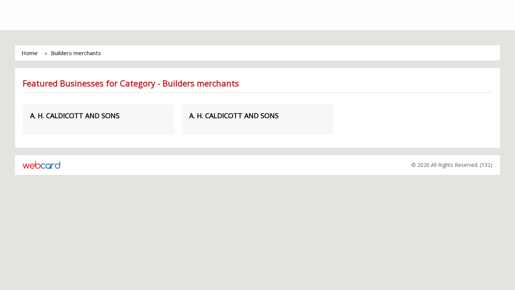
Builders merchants (76, 53)
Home (29, 53)
